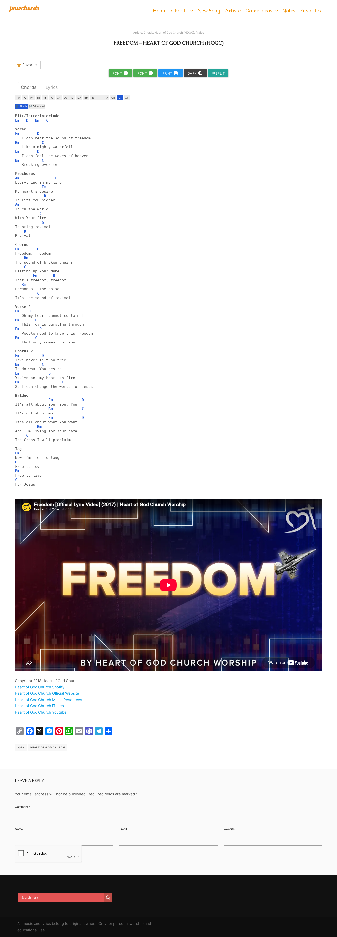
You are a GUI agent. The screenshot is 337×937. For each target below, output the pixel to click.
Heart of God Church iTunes (39, 705)
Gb (113, 97)
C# (58, 97)
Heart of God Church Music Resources (48, 699)
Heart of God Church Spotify (39, 687)
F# (106, 97)
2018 (20, 747)
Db (65, 97)
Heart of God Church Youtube (41, 712)
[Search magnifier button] (108, 897)
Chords (148, 32)
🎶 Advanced (37, 106)
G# (127, 97)
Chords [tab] (28, 87)
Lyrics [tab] (52, 87)
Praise (200, 32)
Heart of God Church (47, 747)
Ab (18, 97)
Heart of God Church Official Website (47, 693)
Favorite (29, 64)
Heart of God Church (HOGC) (174, 32)
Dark (193, 73)
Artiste (137, 32)
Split (218, 73)
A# (31, 97)
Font (117, 73)
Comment (22, 807)
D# (79, 97)
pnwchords (25, 8)
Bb (38, 97)
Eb (86, 97)
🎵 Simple (21, 106)
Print (167, 73)
